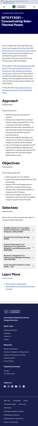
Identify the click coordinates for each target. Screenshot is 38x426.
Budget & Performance (11, 349)
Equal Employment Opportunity (13, 418)
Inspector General (9, 358)
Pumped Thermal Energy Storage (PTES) (17, 238)
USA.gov (6, 371)
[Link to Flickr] (24, 386)
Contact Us (7, 336)
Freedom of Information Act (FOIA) (15, 355)
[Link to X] (20, 386)
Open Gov (7, 400)
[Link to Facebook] (5, 386)
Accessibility (17, 400)
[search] (34, 7)
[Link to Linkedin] (12, 386)
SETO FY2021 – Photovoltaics (16, 284)
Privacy (26, 400)
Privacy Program (9, 361)
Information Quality (10, 404)
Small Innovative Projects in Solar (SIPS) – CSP (17, 266)
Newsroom (7, 333)
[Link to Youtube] (16, 386)
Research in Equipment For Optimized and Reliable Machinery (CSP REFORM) (17, 257)
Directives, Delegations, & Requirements (16, 352)
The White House (9, 374)
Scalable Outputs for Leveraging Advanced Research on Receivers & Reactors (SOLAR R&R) (17, 230)
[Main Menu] (4, 7)
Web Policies (8, 408)
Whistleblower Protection (12, 415)
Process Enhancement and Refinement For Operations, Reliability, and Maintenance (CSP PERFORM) (17, 247)
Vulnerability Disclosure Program (14, 411)
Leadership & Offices (10, 330)
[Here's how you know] (19, 2)
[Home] (19, 8)
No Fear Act (22, 404)
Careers (6, 339)
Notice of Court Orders (11, 422)
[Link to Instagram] (9, 386)
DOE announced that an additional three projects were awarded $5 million (17, 90)
